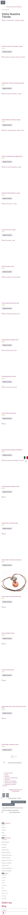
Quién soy (7, 902)
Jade (3, 882)
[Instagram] (7, 795)
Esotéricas (4, 844)
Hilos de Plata (5, 850)
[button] (14, 823)
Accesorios (7, 823)
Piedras (6, 873)
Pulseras (4, 835)
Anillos (3, 827)
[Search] (3, 912)
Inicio (3, 9)
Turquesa (4, 896)
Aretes (3, 824)
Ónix (3, 888)
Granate (4, 877)
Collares (4, 830)
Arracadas (4, 839)
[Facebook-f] (3, 795)
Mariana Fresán (19, 807)
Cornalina (4, 898)
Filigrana (4, 847)
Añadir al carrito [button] (7, 51)
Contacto (4, 785)
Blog (4, 906)
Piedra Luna (5, 893)
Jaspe (3, 880)
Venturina (4, 885)
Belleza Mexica (5, 842)
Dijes (3, 832)
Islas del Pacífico (6, 852)
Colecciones (8, 837)
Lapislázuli (4, 890)
